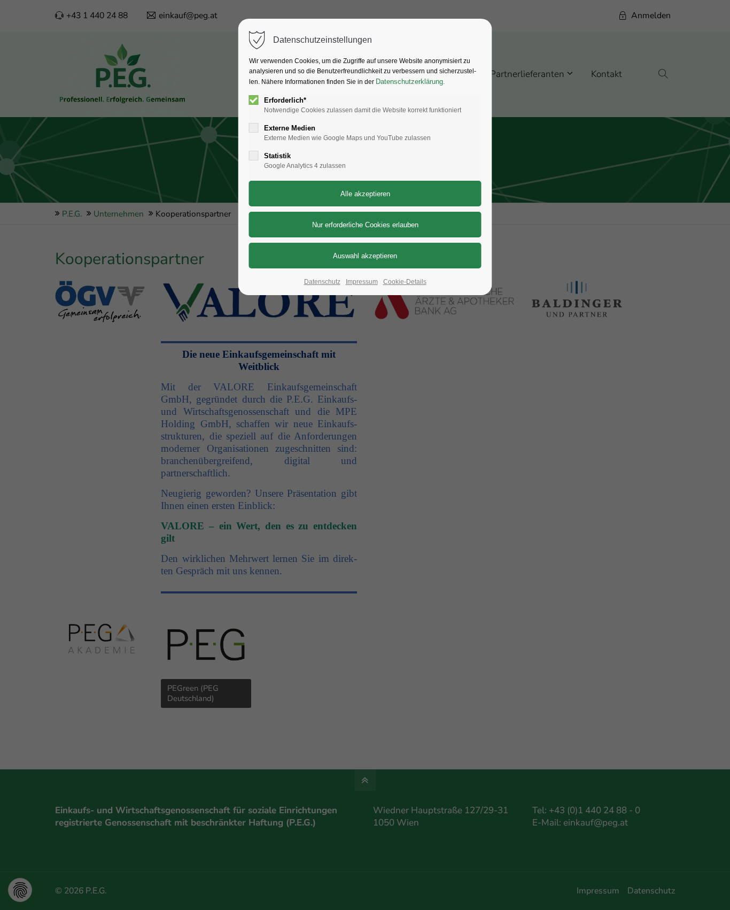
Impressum (362, 282)
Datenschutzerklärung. (410, 82)
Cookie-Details (404, 282)
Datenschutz (322, 282)
